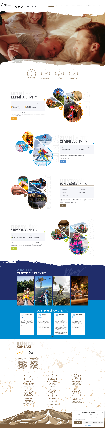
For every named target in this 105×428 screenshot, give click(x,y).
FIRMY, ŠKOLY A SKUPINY (90, 5)
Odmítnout (87, 422)
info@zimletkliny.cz (76, 384)
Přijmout (78, 422)
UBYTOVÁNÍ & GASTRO (77, 5)
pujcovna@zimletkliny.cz (28, 403)
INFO (56, 5)
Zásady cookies (88, 425)
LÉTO (67, 5)
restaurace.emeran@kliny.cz (52, 404)
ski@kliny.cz (52, 386)
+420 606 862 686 (76, 383)
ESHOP (100, 5)
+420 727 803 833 (29, 384)
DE (18, 4)
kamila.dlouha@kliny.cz (76, 402)
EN (22, 4)
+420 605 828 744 (29, 401)
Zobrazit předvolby (98, 422)
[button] (102, 412)
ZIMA (62, 5)
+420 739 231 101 (52, 401)
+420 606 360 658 (76, 401)
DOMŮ (51, 5)
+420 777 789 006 (52, 403)
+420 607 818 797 (52, 384)
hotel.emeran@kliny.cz (29, 386)
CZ (15, 4)
